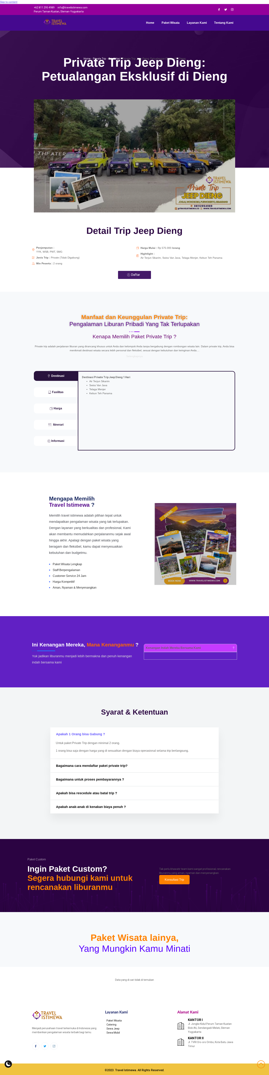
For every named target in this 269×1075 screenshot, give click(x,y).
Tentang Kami (223, 22)
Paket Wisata (171, 22)
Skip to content (8, 2)
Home (150, 22)
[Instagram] (232, 9)
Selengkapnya (134, 356)
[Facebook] (219, 9)
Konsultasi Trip (174, 879)
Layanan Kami (197, 22)
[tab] (56, 376)
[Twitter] (225, 9)
